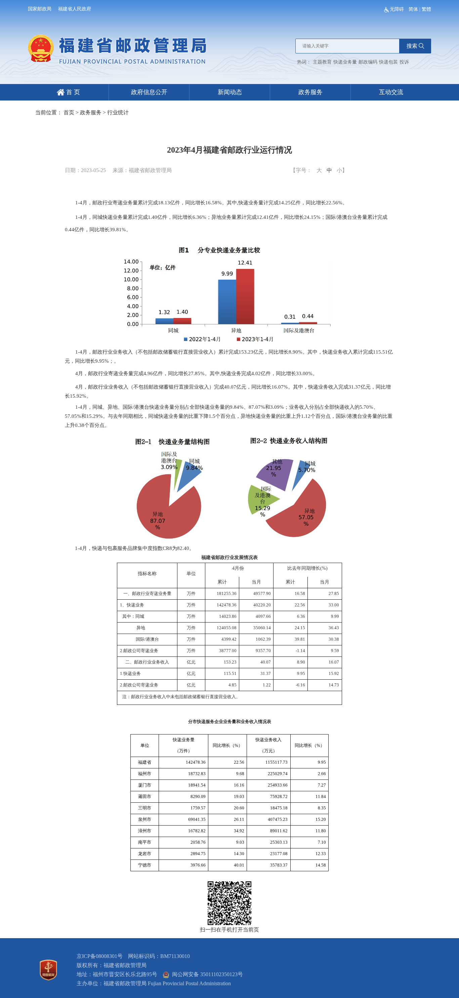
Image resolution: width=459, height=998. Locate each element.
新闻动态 (230, 92)
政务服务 (310, 92)
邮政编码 (368, 62)
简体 (413, 9)
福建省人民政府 (74, 8)
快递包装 (388, 62)
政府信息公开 (149, 92)
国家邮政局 (39, 8)
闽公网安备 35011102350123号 (206, 974)
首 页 (72, 92)
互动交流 (391, 92)
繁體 (426, 9)
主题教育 (322, 62)
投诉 (404, 62)
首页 (69, 112)
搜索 (412, 46)
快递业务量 (345, 62)
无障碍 (397, 9)
